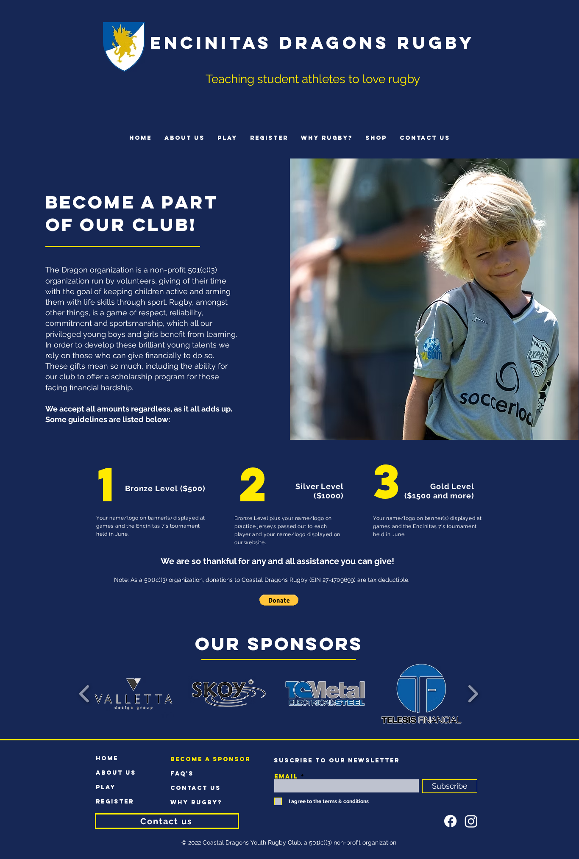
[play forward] (472, 693)
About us (116, 772)
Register (115, 801)
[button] (278, 600)
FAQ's (182, 773)
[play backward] (84, 693)
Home (107, 758)
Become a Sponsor (199, 759)
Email (286, 776)
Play (106, 787)
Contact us (195, 788)
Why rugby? (196, 802)
